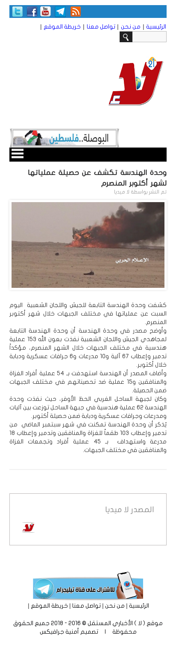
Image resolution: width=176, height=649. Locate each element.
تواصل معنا (101, 26)
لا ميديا (121, 191)
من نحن (131, 26)
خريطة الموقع (62, 26)
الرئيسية (156, 26)
